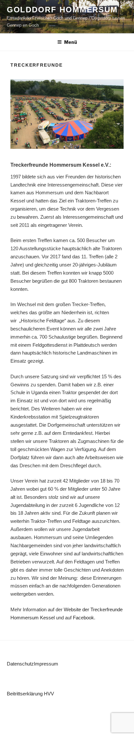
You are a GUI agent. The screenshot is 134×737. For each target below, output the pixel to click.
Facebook (83, 617)
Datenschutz (20, 663)
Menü (70, 42)
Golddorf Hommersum (62, 9)
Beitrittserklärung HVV (30, 693)
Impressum (46, 663)
